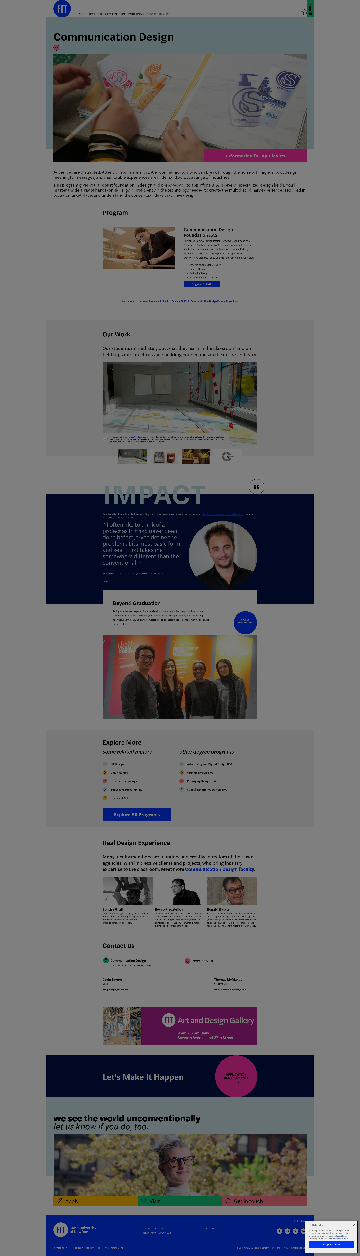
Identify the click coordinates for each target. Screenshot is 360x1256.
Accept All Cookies (331, 1244)
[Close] (354, 1225)
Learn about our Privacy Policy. (336, 1238)
